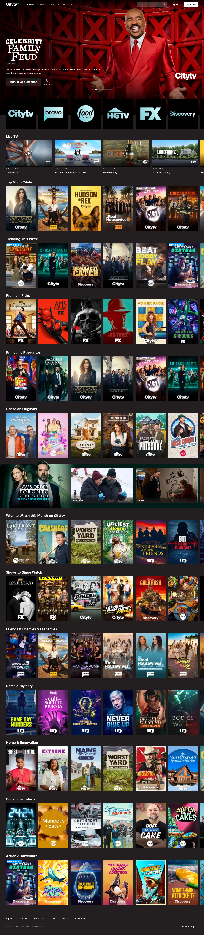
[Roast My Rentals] (21, 768)
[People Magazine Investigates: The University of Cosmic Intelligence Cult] (86, 712)
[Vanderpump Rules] (86, 655)
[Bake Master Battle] (53, 435)
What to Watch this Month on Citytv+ (35, 516)
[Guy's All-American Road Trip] (118, 825)
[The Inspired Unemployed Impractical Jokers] (118, 598)
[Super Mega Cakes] (183, 825)
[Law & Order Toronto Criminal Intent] (53, 378)
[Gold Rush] (151, 598)
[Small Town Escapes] (21, 435)
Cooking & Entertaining (25, 799)
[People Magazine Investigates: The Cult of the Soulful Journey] (53, 712)
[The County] (86, 435)
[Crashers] (53, 542)
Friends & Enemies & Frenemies (31, 629)
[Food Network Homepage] (86, 114)
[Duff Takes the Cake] (151, 825)
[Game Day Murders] (21, 712)
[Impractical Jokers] (86, 598)
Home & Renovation (22, 742)
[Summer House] (183, 655)
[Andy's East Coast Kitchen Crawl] (183, 435)
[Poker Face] (151, 321)
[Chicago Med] (53, 265)
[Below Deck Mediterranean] (53, 208)
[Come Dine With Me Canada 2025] (183, 598)
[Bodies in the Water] (183, 712)
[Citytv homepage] (21, 114)
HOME (30, 4)
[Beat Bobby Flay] (151, 265)
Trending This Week (22, 239)
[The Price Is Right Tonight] (21, 378)
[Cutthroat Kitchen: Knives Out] (86, 825)
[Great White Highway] (86, 882)
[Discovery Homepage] (183, 114)
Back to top (188, 926)
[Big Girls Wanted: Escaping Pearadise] (151, 712)
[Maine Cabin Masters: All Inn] (86, 768)
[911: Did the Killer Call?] (183, 542)
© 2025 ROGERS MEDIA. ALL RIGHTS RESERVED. (25, 927)
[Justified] (118, 321)
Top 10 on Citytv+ (20, 182)
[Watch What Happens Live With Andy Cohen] (21, 655)
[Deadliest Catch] (86, 265)
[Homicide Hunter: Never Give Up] (118, 712)
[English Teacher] (21, 321)
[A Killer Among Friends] (151, 542)
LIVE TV (55, 4)
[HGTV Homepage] (118, 114)
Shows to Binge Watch (24, 572)
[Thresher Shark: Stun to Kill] (53, 882)
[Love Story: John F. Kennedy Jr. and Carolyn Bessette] (21, 598)
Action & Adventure (21, 856)
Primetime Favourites (23, 352)
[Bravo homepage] (53, 114)
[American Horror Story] (53, 321)
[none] (9, 918)
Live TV (12, 136)
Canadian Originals (21, 409)
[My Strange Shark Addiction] (118, 882)
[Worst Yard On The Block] (86, 542)
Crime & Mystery (19, 686)
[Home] (12, 4)
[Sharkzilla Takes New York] (151, 882)
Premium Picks (18, 296)
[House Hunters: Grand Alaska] (183, 768)
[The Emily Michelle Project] (118, 435)
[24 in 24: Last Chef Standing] (21, 825)
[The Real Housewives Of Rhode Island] (118, 655)
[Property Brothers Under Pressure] (151, 435)
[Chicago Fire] (183, 208)
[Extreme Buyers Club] (53, 768)
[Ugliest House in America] (118, 542)
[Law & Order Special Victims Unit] (21, 208)
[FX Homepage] (151, 114)
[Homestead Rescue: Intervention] (151, 768)
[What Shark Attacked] (183, 882)
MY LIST (67, 4)
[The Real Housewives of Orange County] (118, 208)
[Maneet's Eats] (53, 825)
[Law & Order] (118, 265)
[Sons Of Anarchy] (86, 321)
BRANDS (43, 4)
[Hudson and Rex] (86, 208)
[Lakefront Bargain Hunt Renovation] (21, 542)
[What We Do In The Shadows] (183, 321)
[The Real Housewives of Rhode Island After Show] (151, 655)
